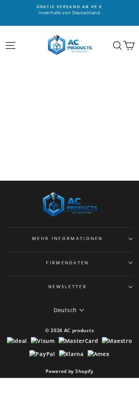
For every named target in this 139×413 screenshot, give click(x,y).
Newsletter (67, 286)
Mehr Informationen (67, 238)
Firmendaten (67, 262)
